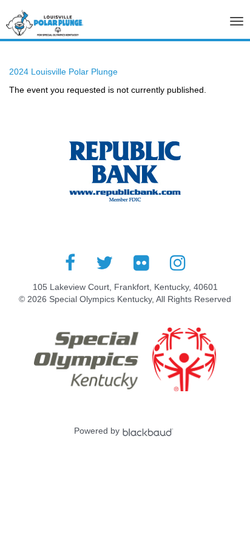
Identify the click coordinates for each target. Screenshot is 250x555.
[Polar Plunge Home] (44, 26)
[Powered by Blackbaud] (149, 431)
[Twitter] (104, 262)
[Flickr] (141, 262)
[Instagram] (178, 262)
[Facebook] (70, 262)
